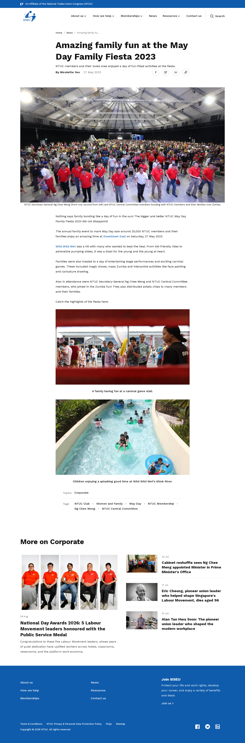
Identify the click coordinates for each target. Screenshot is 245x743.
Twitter (167, 72)
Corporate (81, 492)
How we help (29, 690)
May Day (135, 503)
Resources (98, 690)
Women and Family (109, 503)
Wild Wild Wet (66, 246)
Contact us (98, 698)
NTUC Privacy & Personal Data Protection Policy (74, 724)
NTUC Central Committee (120, 508)
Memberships (29, 698)
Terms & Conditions (31, 724)
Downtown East (114, 236)
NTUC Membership (161, 503)
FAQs (109, 724)
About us (26, 682)
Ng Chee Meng (84, 508)
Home (59, 32)
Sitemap (120, 724)
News (69, 32)
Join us (166, 703)
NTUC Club (82, 503)
